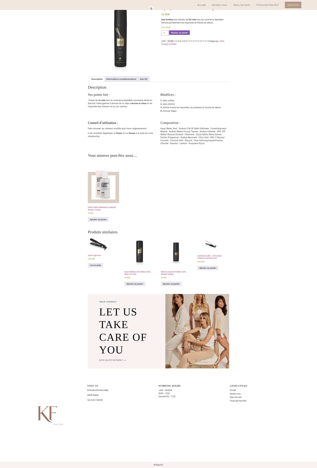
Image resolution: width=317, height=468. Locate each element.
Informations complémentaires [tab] (121, 79)
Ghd (222, 41)
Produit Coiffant (168, 44)
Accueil (201, 5)
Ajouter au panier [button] (98, 219)
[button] (151, 9)
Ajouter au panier (179, 32)
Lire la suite (95, 265)
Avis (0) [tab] (143, 79)
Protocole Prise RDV (267, 5)
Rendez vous (219, 5)
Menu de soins (241, 5)
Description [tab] (97, 79)
